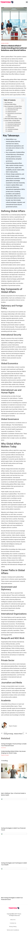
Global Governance (12, 116)
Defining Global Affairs (10, 104)
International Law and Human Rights (15, 114)
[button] (27, 2)
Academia (10, 131)
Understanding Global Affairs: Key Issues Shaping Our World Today (13, 752)
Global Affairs (5, 43)
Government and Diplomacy (14, 122)
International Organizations (14, 124)
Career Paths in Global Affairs (12, 120)
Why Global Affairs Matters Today (13, 118)
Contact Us (13, 923)
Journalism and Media (13, 129)
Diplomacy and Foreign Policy (15, 108)
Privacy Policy (13, 926)
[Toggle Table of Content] (22, 100)
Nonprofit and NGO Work (13, 125)
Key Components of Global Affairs (13, 106)
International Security (13, 109)
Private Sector (11, 127)
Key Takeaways (9, 102)
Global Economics (12, 111)
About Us (12, 919)
